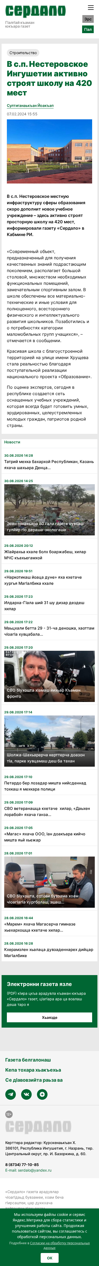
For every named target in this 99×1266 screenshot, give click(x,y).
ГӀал (88, 29)
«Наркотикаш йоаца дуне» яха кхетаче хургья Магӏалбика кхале (43, 580)
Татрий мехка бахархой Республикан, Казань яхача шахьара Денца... (49, 464)
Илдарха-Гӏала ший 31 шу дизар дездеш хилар (44, 605)
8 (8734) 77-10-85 (22, 1164)
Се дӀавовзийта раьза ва (34, 1080)
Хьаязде (49, 1017)
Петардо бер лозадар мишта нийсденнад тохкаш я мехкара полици (45, 786)
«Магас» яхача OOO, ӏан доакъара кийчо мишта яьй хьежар (44, 836)
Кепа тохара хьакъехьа (33, 1070)
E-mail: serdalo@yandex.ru (28, 1170)
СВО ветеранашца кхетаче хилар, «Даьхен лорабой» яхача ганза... (47, 811)
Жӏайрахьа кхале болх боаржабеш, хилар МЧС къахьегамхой (45, 554)
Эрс (88, 19)
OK (49, 1257)
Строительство (23, 52)
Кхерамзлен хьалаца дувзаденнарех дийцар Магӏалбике (48, 952)
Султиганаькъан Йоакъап (30, 105)
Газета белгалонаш (28, 1060)
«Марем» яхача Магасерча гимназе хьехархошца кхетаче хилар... (40, 927)
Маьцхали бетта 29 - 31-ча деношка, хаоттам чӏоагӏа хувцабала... (49, 631)
